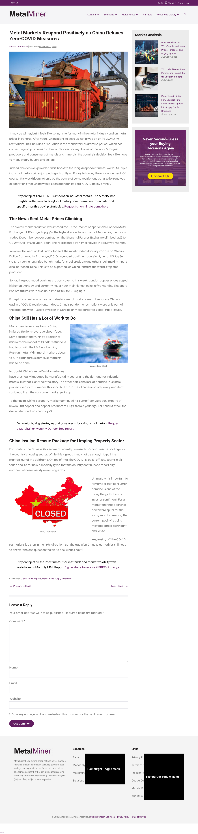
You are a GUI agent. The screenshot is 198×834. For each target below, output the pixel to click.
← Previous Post (20, 586)
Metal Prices (129, 14)
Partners (147, 14)
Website (15, 699)
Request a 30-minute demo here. (86, 206)
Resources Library (167, 14)
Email (13, 683)
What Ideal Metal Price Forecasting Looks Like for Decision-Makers (173, 73)
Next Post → (119, 586)
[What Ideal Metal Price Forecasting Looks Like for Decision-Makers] (146, 78)
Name (13, 667)
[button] (185, 14)
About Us (13, 2)
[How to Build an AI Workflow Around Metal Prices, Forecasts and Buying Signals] (146, 52)
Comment (17, 621)
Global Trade (27, 578)
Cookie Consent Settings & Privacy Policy (109, 817)
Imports (37, 578)
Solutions (109, 14)
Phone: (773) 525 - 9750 (177, 3)
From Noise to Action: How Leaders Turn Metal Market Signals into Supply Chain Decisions (172, 103)
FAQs (160, 3)
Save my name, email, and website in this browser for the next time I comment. (65, 714)
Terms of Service (138, 817)
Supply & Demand (63, 578)
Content (92, 14)
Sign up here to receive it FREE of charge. (92, 567)
